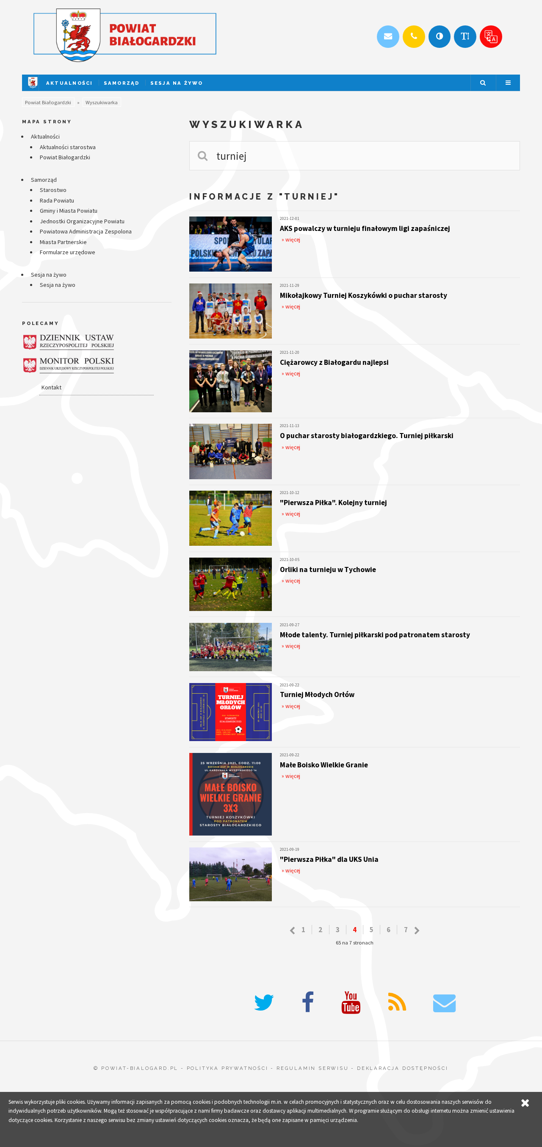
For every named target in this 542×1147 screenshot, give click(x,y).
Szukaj (483, 83)
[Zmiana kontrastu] (440, 36)
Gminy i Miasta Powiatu (68, 210)
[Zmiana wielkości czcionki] (465, 36)
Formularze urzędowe (67, 252)
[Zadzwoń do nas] (414, 36)
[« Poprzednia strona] (292, 931)
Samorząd (122, 83)
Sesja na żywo (176, 83)
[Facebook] (307, 1002)
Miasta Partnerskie (63, 242)
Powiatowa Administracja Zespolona (86, 231)
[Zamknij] (525, 1103)
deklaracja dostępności (402, 1068)
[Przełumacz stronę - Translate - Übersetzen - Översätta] (491, 36)
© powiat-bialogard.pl (136, 1068)
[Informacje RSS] (397, 1002)
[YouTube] (351, 1002)
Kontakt (51, 387)
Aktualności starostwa (68, 147)
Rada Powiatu (57, 200)
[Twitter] (264, 1002)
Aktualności (69, 83)
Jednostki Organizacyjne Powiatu (82, 221)
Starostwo (53, 190)
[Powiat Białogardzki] (33, 88)
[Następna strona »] (417, 931)
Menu (508, 83)
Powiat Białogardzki (48, 102)
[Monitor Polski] (68, 365)
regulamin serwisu (313, 1068)
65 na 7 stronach (354, 942)
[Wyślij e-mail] (388, 36)
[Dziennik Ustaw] (68, 342)
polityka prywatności (227, 1068)
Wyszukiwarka (102, 102)
